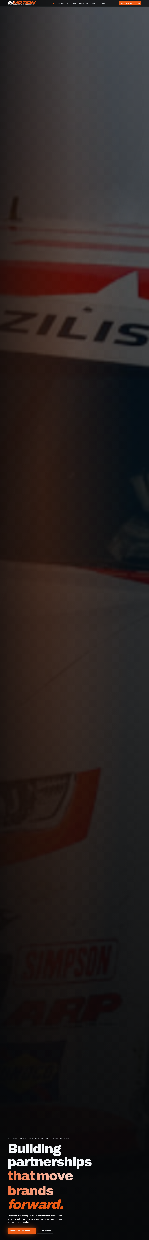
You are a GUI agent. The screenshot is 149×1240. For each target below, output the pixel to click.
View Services (45, 1231)
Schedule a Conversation (130, 3)
